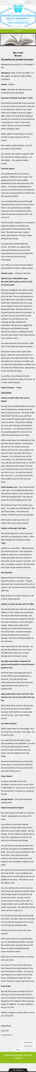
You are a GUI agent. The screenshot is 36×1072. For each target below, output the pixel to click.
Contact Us (19, 1070)
